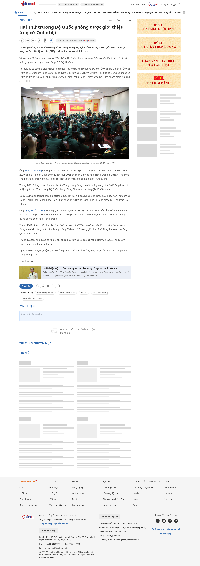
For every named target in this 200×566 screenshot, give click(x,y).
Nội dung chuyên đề (143, 487)
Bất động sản (165, 12)
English (136, 493)
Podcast (168, 493)
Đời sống (125, 12)
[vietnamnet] (28, 7)
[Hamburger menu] (184, 12)
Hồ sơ (136, 499)
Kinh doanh (43, 12)
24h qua (168, 499)
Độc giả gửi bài (173, 529)
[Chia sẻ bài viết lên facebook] (21, 40)
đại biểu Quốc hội (45, 292)
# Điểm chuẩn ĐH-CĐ (92, 4)
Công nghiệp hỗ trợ (112, 493)
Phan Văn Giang (33, 170)
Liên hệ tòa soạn (48, 530)
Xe (156, 12)
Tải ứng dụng (158, 529)
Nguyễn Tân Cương (35, 210)
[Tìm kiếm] (179, 4)
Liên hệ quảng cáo (109, 516)
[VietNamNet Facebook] (158, 522)
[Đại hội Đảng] (159, 87)
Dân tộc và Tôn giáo (61, 12)
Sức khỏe (136, 12)
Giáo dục (76, 12)
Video (167, 481)
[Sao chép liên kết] (39, 40)
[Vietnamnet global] (153, 5)
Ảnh (135, 505)
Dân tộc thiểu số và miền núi (147, 481)
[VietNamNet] (15, 12)
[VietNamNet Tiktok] (170, 522)
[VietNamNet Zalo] (176, 522)
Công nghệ (147, 12)
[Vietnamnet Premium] (28, 482)
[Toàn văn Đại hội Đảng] (159, 69)
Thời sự (32, 12)
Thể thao (96, 12)
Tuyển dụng (165, 533)
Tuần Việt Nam (137, 4)
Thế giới (87, 12)
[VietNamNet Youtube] (164, 522)
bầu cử (84, 292)
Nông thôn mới (110, 505)
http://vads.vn (113, 535)
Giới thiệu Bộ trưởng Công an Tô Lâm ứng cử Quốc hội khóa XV (80, 268)
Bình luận (26, 286)
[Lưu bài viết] (45, 40)
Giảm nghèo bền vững (114, 499)
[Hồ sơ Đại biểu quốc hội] (159, 33)
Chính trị (22, 12)
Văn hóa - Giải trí (111, 12)
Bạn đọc (107, 481)
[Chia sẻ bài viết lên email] (33, 40)
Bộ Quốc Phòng (100, 292)
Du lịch (177, 12)
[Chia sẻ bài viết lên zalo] (27, 40)
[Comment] (51, 40)
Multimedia (170, 487)
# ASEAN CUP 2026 (68, 4)
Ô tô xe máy (78, 493)
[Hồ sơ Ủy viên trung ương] (159, 51)
